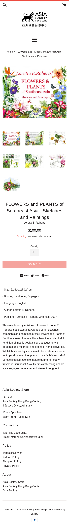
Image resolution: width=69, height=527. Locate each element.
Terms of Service (12, 452)
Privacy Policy (11, 465)
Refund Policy (11, 457)
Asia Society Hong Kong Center (21, 486)
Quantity (34, 246)
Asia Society (10, 490)
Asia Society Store (13, 482)
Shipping (21, 236)
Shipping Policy (12, 461)
